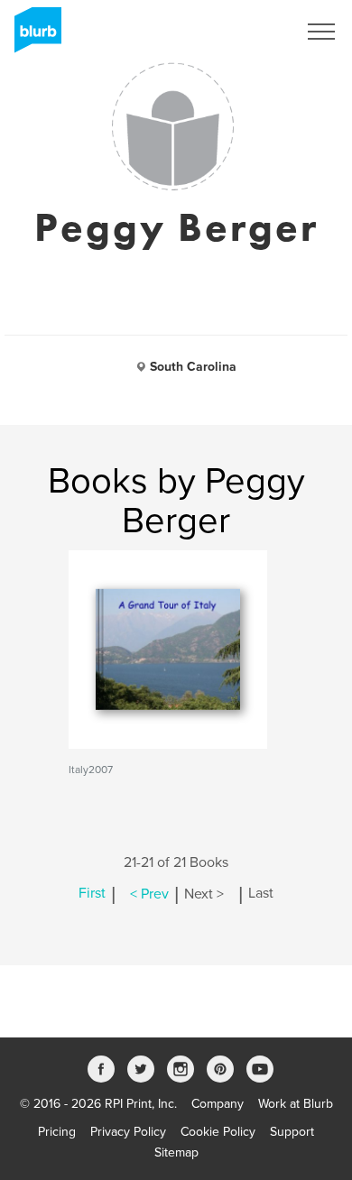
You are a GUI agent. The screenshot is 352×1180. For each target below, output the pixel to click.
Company (217, 1103)
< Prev (149, 894)
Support (292, 1131)
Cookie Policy (218, 1131)
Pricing (57, 1131)
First (92, 894)
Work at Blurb (295, 1103)
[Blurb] (32, 36)
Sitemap (176, 1152)
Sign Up (251, 31)
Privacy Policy (128, 1131)
